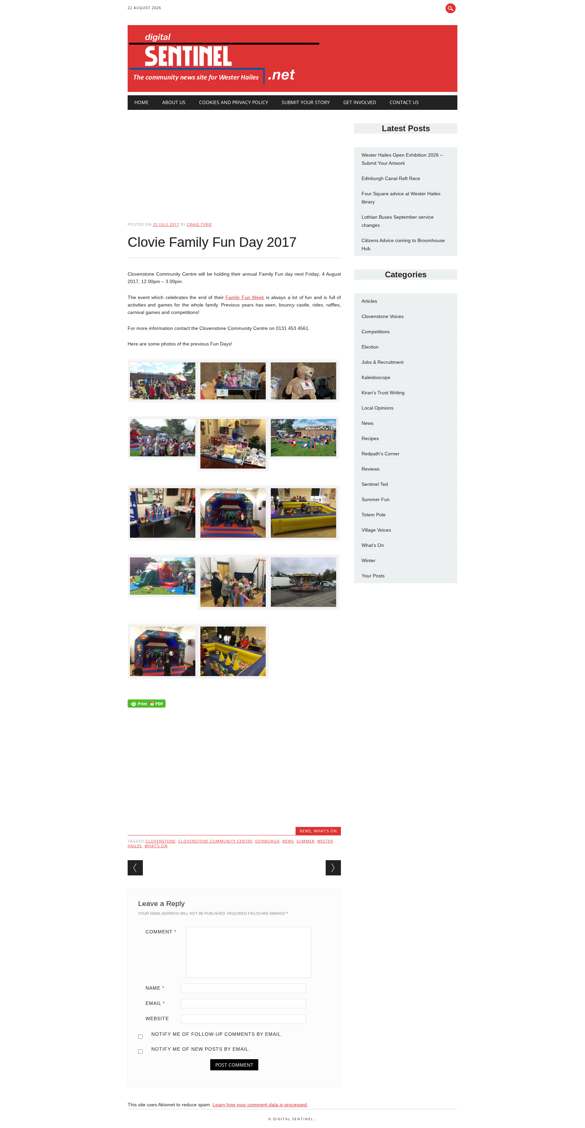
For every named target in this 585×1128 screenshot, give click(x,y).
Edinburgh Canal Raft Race (391, 178)
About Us (174, 102)
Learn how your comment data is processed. (260, 1104)
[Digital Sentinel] (224, 84)
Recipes (370, 438)
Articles (369, 301)
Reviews (371, 469)
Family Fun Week (244, 297)
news (288, 841)
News (305, 830)
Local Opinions (377, 408)
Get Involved (359, 102)
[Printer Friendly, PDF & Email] (147, 705)
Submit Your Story (306, 102)
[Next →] (333, 867)
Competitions (376, 331)
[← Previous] (135, 867)
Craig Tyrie (199, 224)
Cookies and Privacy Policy (233, 102)
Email (155, 1003)
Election (370, 347)
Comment (161, 931)
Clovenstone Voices (383, 316)
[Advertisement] (234, 160)
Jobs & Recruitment (383, 362)
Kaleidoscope (376, 377)
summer (306, 841)
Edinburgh (267, 841)
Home (141, 102)
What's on (156, 845)
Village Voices (376, 530)
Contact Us (404, 102)
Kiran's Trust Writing (383, 392)
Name (155, 988)
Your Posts (373, 575)
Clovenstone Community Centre (215, 841)
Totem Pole (374, 514)
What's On (325, 830)
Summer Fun (376, 499)
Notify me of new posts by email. (200, 1049)
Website (157, 1018)
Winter (368, 560)
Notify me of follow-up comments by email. (217, 1034)
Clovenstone (161, 841)
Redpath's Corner (380, 453)
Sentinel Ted (375, 484)
